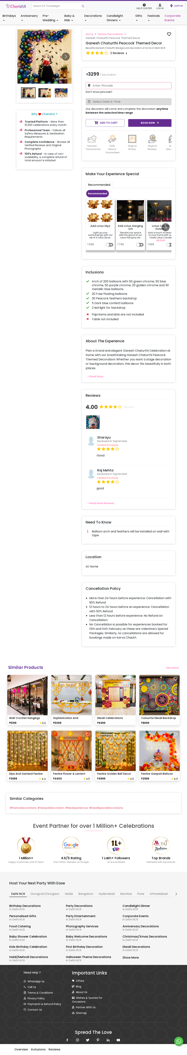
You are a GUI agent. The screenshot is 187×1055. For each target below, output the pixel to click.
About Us (81, 992)
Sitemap (81, 1013)
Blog (78, 986)
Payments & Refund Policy (44, 1004)
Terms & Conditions (40, 993)
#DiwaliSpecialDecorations (106, 808)
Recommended (97, 193)
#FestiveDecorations (23, 808)
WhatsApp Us (36, 981)
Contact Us (35, 1010)
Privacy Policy (36, 998)
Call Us (32, 987)
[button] (55, 6)
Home (89, 34)
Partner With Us (86, 1007)
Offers (80, 981)
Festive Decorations (110, 34)
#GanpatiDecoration (50, 808)
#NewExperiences (76, 808)
